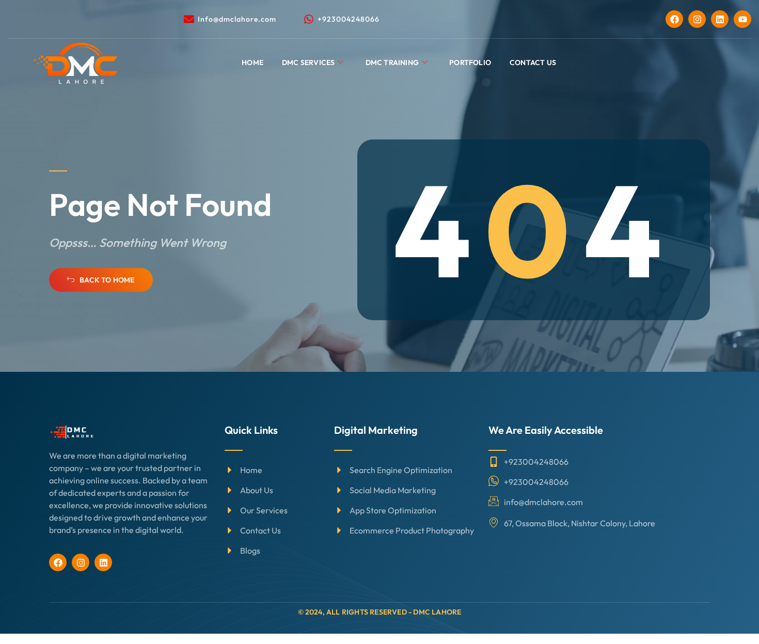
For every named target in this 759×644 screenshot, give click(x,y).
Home (252, 62)
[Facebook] (674, 19)
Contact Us (533, 62)
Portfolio (470, 62)
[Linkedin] (720, 19)
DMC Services (308, 62)
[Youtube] (742, 19)
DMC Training (392, 62)
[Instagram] (697, 19)
